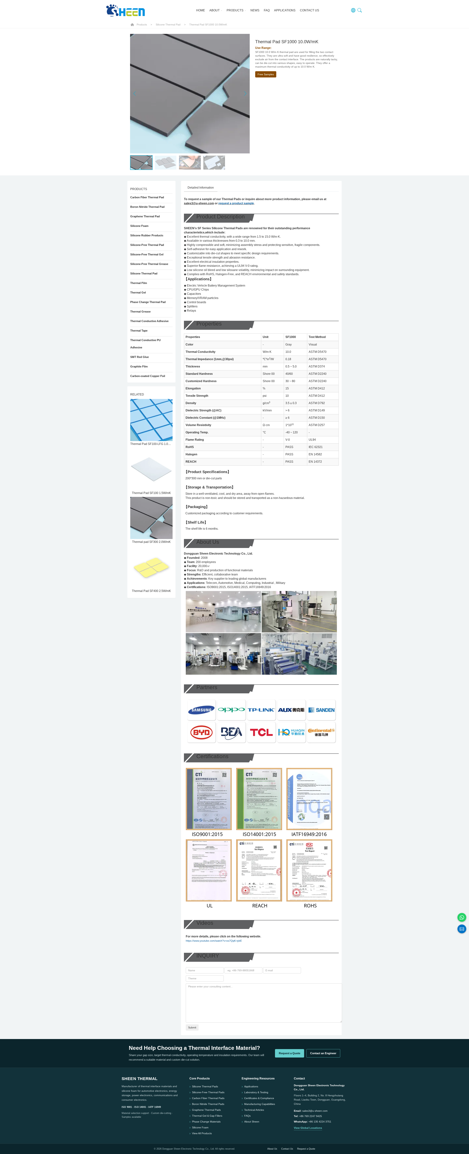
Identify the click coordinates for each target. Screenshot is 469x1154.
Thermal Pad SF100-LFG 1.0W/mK (153, 443)
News (254, 10)
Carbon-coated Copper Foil (147, 376)
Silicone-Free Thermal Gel (146, 254)
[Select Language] (353, 10)
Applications (285, 10)
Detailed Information (201, 187)
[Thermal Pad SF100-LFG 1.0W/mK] (151, 420)
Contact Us (309, 10)
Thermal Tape (138, 330)
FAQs (247, 1115)
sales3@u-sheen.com (199, 203)
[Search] (359, 10)
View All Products (202, 1133)
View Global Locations (308, 1127)
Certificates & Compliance (259, 1098)
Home (200, 10)
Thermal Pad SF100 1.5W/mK (151, 493)
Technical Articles (254, 1109)
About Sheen (251, 1121)
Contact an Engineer (323, 1053)
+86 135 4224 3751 (320, 1121)
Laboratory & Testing (256, 1092)
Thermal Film (138, 283)
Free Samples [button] (266, 74)
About (214, 10)
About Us (272, 1148)
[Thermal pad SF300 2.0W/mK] (151, 518)
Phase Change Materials (206, 1121)
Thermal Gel (138, 292)
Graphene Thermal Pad (145, 216)
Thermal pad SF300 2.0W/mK (151, 541)
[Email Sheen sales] (461, 929)
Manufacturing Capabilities (259, 1104)
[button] (245, 94)
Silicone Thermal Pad (168, 24)
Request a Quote (289, 1053)
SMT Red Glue (139, 356)
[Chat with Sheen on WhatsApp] (461, 917)
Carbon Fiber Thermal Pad (147, 197)
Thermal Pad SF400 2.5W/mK (151, 590)
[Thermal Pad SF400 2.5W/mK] (151, 567)
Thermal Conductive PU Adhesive (145, 344)
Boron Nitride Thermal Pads (208, 1104)
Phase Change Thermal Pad (148, 302)
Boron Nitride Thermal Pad (147, 206)
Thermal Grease (140, 311)
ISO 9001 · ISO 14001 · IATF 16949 (141, 1107)
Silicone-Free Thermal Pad (147, 244)
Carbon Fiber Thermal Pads (208, 1098)
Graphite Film (139, 366)
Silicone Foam (139, 225)
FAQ (267, 10)
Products (235, 10)
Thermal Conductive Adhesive (149, 321)
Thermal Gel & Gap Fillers (207, 1115)
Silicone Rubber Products (146, 235)
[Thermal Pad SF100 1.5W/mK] (151, 469)
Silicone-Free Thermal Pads (208, 1092)
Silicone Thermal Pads (205, 1086)
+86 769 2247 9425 (310, 1116)
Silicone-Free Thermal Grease (149, 263)
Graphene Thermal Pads (206, 1109)
